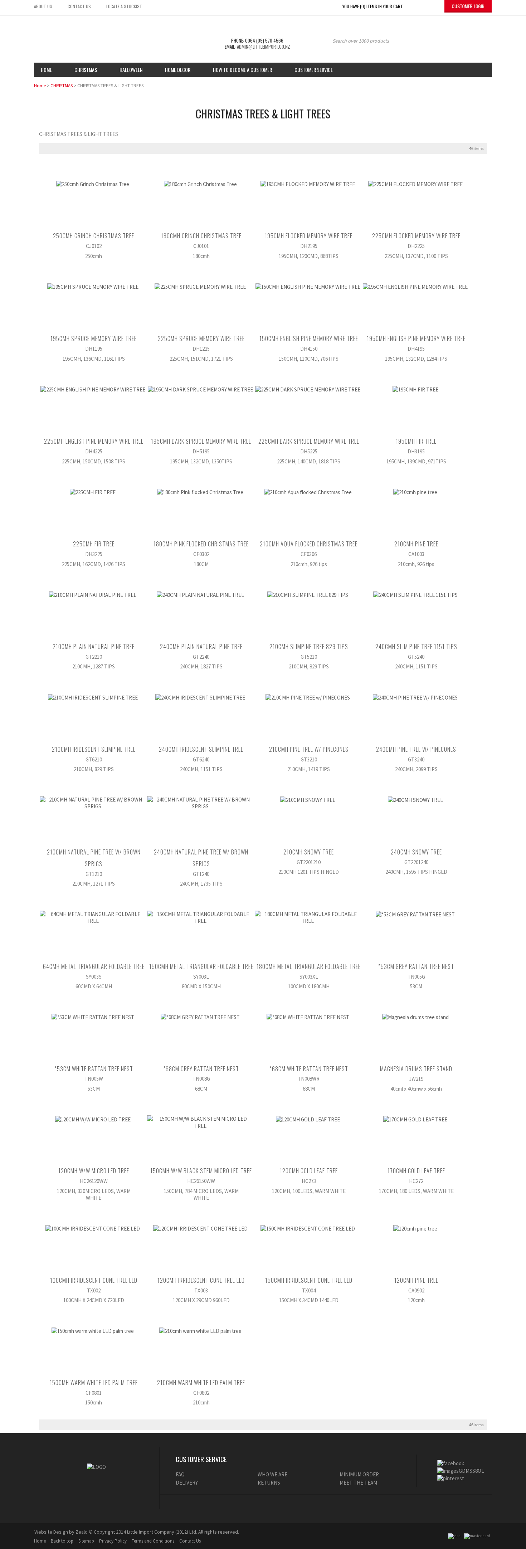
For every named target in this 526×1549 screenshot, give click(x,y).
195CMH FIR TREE (416, 441)
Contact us (79, 6)
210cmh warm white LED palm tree (201, 1382)
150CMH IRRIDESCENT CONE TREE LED (308, 1280)
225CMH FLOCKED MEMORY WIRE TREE (416, 236)
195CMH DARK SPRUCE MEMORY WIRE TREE (201, 441)
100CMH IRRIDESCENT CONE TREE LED (93, 1280)
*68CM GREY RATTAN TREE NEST (201, 1069)
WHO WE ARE (272, 1474)
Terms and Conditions (153, 1541)
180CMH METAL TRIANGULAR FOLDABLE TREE (309, 966)
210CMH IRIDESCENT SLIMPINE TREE (94, 749)
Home (46, 69)
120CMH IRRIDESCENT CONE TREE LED (201, 1280)
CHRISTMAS (61, 86)
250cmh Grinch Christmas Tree (93, 236)
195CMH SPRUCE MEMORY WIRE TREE (93, 338)
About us (43, 6)
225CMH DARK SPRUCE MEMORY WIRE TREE (308, 441)
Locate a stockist (124, 6)
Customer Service (313, 69)
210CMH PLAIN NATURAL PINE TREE (94, 646)
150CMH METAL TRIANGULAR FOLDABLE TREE (201, 966)
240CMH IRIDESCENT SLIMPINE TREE (201, 749)
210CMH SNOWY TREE (308, 852)
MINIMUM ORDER (359, 1474)
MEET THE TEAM (358, 1482)
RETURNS (269, 1482)
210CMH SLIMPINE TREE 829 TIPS (308, 646)
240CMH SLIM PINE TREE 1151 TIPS (416, 646)
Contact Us (190, 1541)
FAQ (180, 1474)
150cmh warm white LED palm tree (94, 1382)
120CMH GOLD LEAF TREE (309, 1170)
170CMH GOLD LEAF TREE (416, 1170)
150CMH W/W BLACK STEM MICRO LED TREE (201, 1170)
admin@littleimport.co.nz (263, 46)
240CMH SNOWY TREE (416, 852)
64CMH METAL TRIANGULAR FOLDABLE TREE (94, 966)
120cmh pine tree (416, 1280)
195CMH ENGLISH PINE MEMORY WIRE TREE (416, 338)
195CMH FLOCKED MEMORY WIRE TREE (308, 236)
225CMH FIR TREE (94, 544)
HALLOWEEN (131, 69)
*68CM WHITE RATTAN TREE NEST (308, 1069)
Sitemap (86, 1541)
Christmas (85, 69)
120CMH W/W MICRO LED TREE (93, 1170)
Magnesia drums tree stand (416, 1069)
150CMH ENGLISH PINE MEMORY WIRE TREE (308, 338)
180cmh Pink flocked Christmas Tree (201, 544)
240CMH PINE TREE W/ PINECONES (416, 749)
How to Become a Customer (242, 69)
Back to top (62, 1541)
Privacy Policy (113, 1541)
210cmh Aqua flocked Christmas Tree (308, 544)
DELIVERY (187, 1482)
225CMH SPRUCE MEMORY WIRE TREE (201, 338)
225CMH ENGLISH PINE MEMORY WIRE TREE (93, 441)
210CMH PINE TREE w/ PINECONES (309, 749)
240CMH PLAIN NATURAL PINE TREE (201, 646)
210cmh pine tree (416, 544)
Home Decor (177, 69)
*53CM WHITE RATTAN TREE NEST (93, 1069)
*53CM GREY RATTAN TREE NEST (416, 966)
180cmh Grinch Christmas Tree (201, 236)
